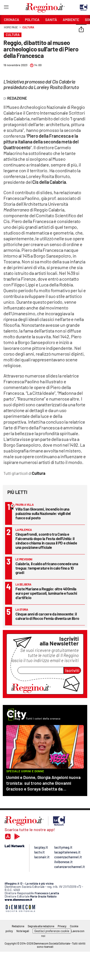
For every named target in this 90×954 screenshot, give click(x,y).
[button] (81, 29)
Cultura (28, 27)
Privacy (62, 926)
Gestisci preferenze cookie (51, 931)
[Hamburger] (6, 8)
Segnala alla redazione (41, 926)
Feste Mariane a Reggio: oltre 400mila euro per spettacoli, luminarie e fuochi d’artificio (46, 593)
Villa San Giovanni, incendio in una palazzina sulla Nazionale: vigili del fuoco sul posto (43, 513)
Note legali (22, 931)
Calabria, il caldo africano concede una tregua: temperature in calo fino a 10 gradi (46, 568)
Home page (11, 27)
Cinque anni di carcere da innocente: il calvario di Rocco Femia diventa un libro (47, 616)
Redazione (18, 926)
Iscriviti (72, 670)
